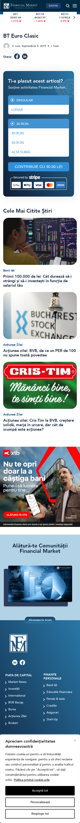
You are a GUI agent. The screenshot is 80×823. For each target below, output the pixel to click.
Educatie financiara (59, 692)
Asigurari (52, 713)
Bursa (12, 709)
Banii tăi (9, 270)
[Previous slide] (6, 18)
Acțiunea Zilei (13, 345)
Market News (17, 682)
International (16, 696)
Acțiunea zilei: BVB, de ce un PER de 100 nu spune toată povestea (39, 352)
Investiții (13, 689)
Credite (52, 706)
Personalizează (40, 802)
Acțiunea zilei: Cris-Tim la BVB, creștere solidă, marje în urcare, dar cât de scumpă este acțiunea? (38, 425)
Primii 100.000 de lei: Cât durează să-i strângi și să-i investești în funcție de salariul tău (37, 281)
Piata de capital (18, 675)
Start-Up (52, 719)
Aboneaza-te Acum (40, 620)
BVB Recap (15, 702)
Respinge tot (40, 814)
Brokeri (13, 723)
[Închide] (75, 740)
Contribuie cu (39, 167)
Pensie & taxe (56, 699)
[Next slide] (74, 18)
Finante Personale (52, 677)
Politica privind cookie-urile (32, 780)
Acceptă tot (40, 791)
